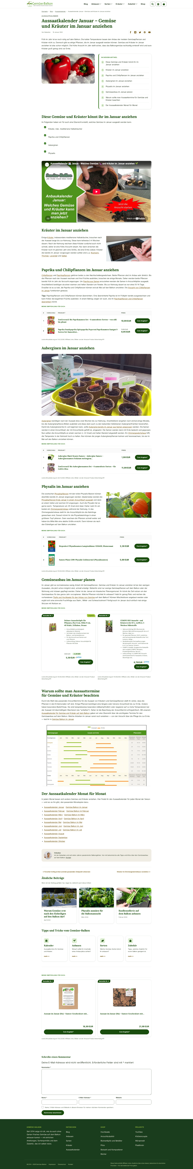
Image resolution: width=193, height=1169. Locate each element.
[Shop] (163, 4)
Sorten (107, 4)
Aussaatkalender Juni (53, 826)
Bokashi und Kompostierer (112, 1149)
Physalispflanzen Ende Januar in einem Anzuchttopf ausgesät (67, 500)
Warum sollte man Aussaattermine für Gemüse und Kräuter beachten (127, 98)
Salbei (64, 256)
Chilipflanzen (47, 275)
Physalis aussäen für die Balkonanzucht (92, 912)
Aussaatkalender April (53, 818)
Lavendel (53, 256)
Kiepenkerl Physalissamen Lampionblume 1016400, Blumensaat (86, 546)
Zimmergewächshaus (137, 433)
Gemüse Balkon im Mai (72, 822)
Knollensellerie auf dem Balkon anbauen (129, 912)
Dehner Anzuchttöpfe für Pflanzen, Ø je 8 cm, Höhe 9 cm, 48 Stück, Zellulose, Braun (77, 622)
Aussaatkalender (60, 11)
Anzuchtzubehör (107, 1136)
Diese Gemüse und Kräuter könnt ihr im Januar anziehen (122, 63)
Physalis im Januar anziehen (117, 86)
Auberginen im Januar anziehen (119, 81)
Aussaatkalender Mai (52, 822)
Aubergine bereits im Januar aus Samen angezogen (110, 427)
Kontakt (68, 857)
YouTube (139, 1132)
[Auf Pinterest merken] (145, 32)
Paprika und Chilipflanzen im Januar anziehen (125, 75)
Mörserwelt (140, 1141)
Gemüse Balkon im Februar (77, 811)
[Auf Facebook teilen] (130, 32)
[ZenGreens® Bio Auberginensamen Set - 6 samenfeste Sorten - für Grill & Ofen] (51, 467)
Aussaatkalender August (54, 834)
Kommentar (46, 1067)
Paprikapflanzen (63, 275)
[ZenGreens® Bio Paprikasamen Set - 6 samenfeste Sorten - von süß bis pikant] (51, 320)
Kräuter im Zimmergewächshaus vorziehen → (133, 872)
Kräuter (119, 4)
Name (44, 1097)
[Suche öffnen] (152, 4)
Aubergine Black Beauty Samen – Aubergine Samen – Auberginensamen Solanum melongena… (80, 457)
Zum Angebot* (142, 321)
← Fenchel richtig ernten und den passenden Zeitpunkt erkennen (66, 872)
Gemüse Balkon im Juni (73, 826)
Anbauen (95, 4)
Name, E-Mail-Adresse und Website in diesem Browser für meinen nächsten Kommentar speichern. (79, 1107)
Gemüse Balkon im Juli (72, 830)
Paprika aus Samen (91, 281)
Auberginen (46, 421)
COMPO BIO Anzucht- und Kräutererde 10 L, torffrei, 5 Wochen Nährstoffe (132, 622)
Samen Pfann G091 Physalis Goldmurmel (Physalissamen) (83, 560)
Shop (143, 4)
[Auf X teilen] (140, 32)
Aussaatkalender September (56, 837)
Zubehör (131, 4)
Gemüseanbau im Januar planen (119, 92)
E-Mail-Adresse (85, 1097)
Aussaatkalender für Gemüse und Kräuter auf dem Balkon (66, 713)
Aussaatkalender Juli (52, 830)
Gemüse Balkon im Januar (63, 719)
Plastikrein (139, 1145)
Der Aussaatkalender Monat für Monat (122, 105)
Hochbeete (105, 1132)
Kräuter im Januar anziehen (117, 70)
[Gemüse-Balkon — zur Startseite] (40, 4)
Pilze (103, 1145)
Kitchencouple (141, 1136)
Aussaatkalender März (53, 815)
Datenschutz (62, 1164)
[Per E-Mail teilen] (135, 32)
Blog (86, 4)
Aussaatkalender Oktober (54, 841)
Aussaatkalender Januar (54, 807)
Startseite (45, 11)
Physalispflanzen (62, 494)
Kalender (49, 945)
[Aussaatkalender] (158, 4)
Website (119, 1097)
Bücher (103, 1154)
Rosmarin (95, 253)
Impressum (52, 1164)
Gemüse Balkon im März (74, 815)
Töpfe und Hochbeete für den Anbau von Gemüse (74, 597)
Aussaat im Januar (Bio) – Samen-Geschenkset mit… (66, 1014)
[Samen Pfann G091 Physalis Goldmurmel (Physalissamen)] (51, 559)
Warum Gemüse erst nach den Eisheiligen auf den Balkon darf (55, 913)
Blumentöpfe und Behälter (111, 1141)
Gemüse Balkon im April (74, 818)
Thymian (45, 256)
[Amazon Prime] (78, 658)
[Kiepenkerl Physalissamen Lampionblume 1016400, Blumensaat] (51, 546)
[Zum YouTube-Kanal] (149, 32)
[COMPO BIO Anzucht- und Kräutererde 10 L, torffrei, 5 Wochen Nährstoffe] (109, 626)
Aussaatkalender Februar (54, 811)
